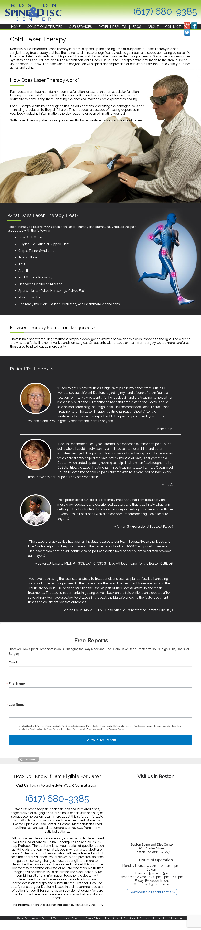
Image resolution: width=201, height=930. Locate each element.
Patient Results (112, 27)
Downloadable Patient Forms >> (152, 892)
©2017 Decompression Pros (31, 918)
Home (16, 27)
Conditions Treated (45, 27)
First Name (17, 683)
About (153, 27)
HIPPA (53, 918)
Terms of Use (112, 918)
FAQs (137, 27)
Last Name (17, 704)
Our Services (80, 27)
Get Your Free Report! (100, 740)
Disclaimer (129, 918)
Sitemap (144, 918)
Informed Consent (70, 918)
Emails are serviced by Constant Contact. (106, 729)
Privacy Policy (92, 918)
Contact (173, 27)
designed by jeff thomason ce (168, 918)
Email (13, 662)
